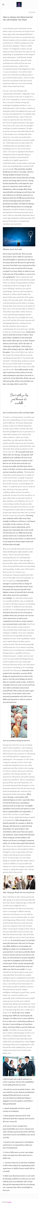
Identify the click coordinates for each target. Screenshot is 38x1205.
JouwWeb (9, 1202)
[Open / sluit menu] (3, 5)
